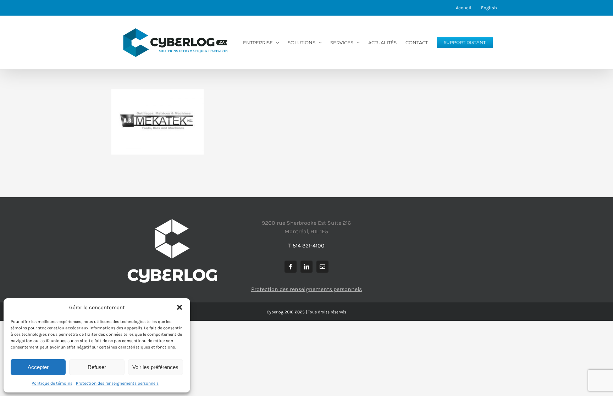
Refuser (97, 367)
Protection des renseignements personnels (117, 383)
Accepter (38, 367)
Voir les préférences (155, 367)
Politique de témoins (52, 383)
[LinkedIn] (306, 267)
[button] (179, 307)
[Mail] (322, 267)
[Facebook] (291, 267)
